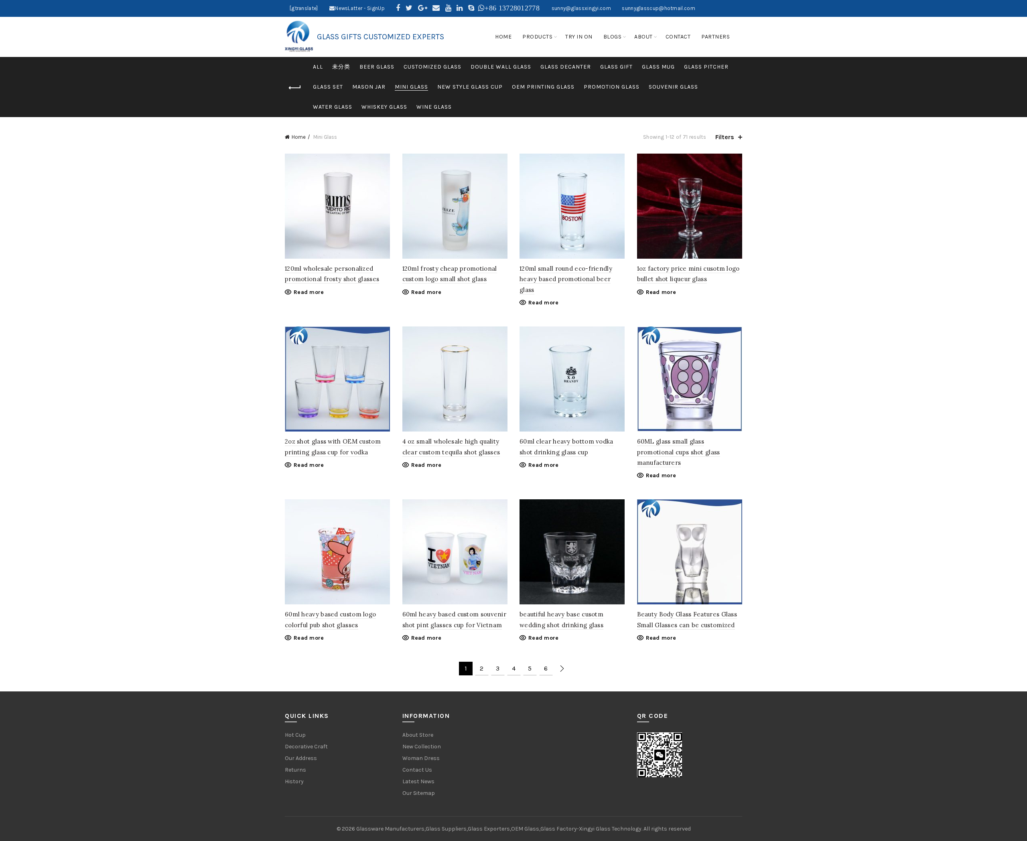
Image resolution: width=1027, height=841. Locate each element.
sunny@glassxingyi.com (581, 8)
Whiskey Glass (384, 106)
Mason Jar (369, 86)
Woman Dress (421, 758)
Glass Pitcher (706, 66)
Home (299, 137)
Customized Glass (432, 66)
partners (715, 36)
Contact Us (417, 769)
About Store (417, 735)
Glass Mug (658, 66)
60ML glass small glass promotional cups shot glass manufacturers (678, 452)
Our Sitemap (418, 793)
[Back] (295, 88)
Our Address (301, 758)
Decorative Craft (306, 746)
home (503, 36)
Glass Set (328, 86)
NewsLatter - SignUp (360, 8)
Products (537, 36)
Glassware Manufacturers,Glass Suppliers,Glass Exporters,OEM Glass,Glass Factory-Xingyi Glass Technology (498, 828)
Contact (678, 36)
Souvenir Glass (673, 86)
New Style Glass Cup (470, 86)
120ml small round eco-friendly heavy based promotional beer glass (566, 279)
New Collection (421, 746)
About (643, 36)
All (318, 66)
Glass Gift (616, 66)
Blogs (612, 36)
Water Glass (332, 106)
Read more (309, 292)
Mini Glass (411, 86)
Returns (295, 769)
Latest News (418, 781)
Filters (724, 137)
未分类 (341, 66)
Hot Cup (295, 735)
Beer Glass (376, 66)
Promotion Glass (611, 86)
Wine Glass (434, 106)
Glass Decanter (565, 66)
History (294, 781)
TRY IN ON (579, 36)
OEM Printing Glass (543, 86)
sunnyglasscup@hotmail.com (658, 8)
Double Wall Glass (501, 66)
